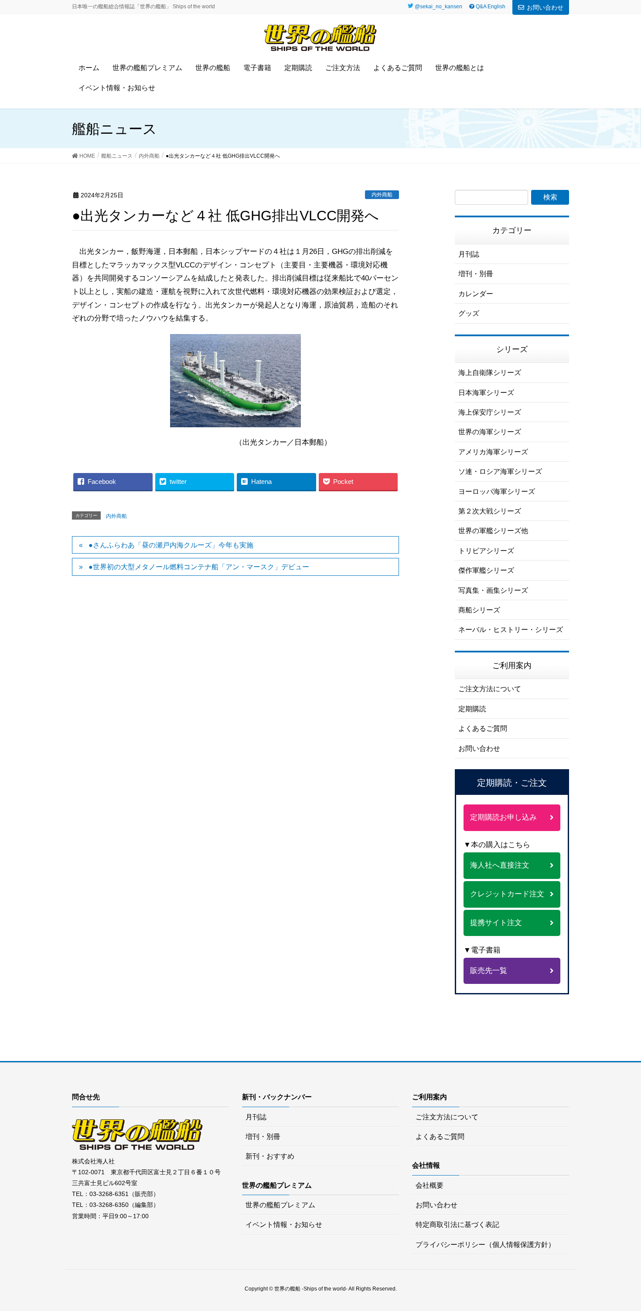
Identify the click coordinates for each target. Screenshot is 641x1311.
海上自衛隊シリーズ (489, 372)
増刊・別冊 (475, 273)
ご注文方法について (489, 689)
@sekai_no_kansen (438, 6)
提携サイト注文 (496, 923)
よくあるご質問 (482, 728)
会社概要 (429, 1185)
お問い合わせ (545, 7)
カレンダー (475, 293)
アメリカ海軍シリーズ (493, 452)
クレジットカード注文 (507, 894)
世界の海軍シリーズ (489, 432)
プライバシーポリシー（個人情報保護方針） (485, 1244)
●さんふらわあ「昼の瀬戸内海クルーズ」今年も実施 (171, 545)
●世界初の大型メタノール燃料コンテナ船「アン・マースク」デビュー (199, 567)
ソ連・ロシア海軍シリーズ (500, 471)
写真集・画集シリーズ (493, 590)
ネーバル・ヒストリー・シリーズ (510, 629)
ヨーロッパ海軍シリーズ (496, 491)
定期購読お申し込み (503, 817)
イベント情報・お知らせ (283, 1224)
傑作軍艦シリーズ (486, 570)
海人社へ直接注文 (499, 865)
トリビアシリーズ (486, 550)
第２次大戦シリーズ (489, 511)
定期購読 (472, 709)
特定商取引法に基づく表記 (457, 1224)
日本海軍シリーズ (486, 392)
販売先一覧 (488, 970)
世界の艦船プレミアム (280, 1205)
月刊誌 (468, 254)
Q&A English (489, 6)
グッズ (468, 313)
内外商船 (382, 195)
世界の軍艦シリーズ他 (493, 530)
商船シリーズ (479, 610)
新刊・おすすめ (269, 1156)
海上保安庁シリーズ (489, 412)
